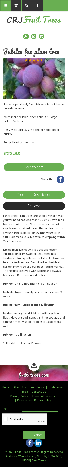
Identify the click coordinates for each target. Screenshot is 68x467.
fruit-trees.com (34, 374)
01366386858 (16, 5)
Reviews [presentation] (34, 205)
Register (34, 36)
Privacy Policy (19, 396)
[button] (26, 60)
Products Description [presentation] (34, 194)
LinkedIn (38, 443)
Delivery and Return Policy (34, 400)
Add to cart (34, 167)
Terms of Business (44, 396)
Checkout (42, 36)
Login (26, 36)
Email (5, 409)
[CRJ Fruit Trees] (34, 19)
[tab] (34, 195)
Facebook (60, 179)
